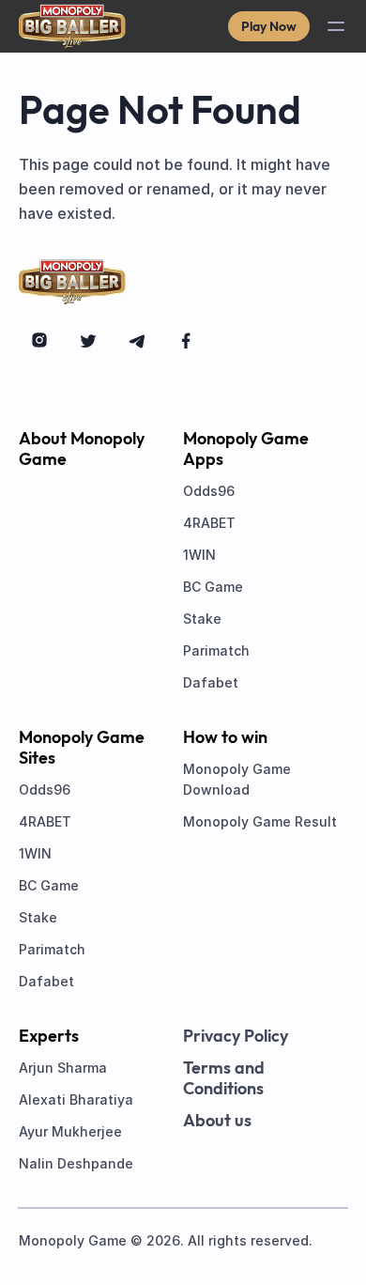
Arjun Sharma (63, 1068)
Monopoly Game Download (237, 779)
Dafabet (210, 682)
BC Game (213, 587)
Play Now (269, 26)
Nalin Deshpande (76, 1163)
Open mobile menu (336, 26)
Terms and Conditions (224, 1078)
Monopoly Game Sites (82, 747)
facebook (185, 340)
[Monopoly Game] (72, 26)
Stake (202, 619)
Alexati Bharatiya (76, 1099)
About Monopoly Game (82, 449)
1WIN (199, 555)
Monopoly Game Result (260, 821)
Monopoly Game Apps (246, 449)
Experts (49, 1036)
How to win (225, 737)
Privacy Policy (235, 1036)
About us (217, 1120)
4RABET (209, 523)
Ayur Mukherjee (70, 1131)
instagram (39, 340)
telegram (137, 340)
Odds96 (209, 491)
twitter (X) (88, 340)
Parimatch (216, 650)
